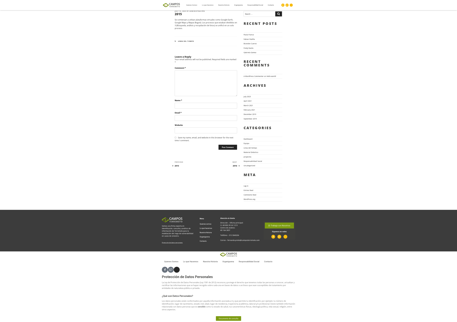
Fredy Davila (248, 48)
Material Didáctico (251, 152)
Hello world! (271, 76)
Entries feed (248, 190)
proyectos (247, 157)
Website (179, 125)
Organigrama (238, 5)
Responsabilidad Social (255, 5)
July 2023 (247, 96)
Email (178, 112)
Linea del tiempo (186, 41)
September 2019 (250, 119)
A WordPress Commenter (254, 76)
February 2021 (249, 110)
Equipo (246, 143)
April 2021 (248, 101)
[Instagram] (291, 5)
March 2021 (248, 105)
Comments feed (250, 195)
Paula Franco (249, 35)
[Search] (278, 13)
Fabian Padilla (249, 39)
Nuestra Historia (223, 5)
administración (197, 11)
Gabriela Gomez (250, 52)
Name (178, 100)
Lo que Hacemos (208, 5)
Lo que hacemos (206, 228)
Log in (246, 186)
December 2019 (250, 114)
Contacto (271, 5)
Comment (180, 68)
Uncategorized (249, 165)
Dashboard (248, 139)
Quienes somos (205, 224)
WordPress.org (249, 199)
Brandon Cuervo (250, 43)
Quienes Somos (191, 5)
